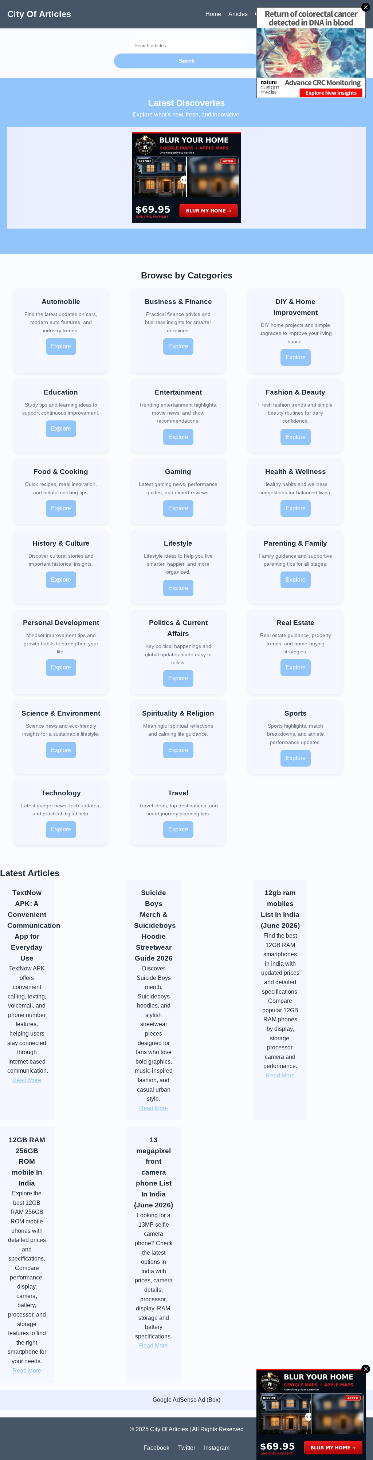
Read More (26, 1080)
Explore (61, 346)
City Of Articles (39, 14)
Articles (238, 14)
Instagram (216, 1448)
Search (187, 61)
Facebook (156, 1448)
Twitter (186, 1448)
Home (213, 14)
